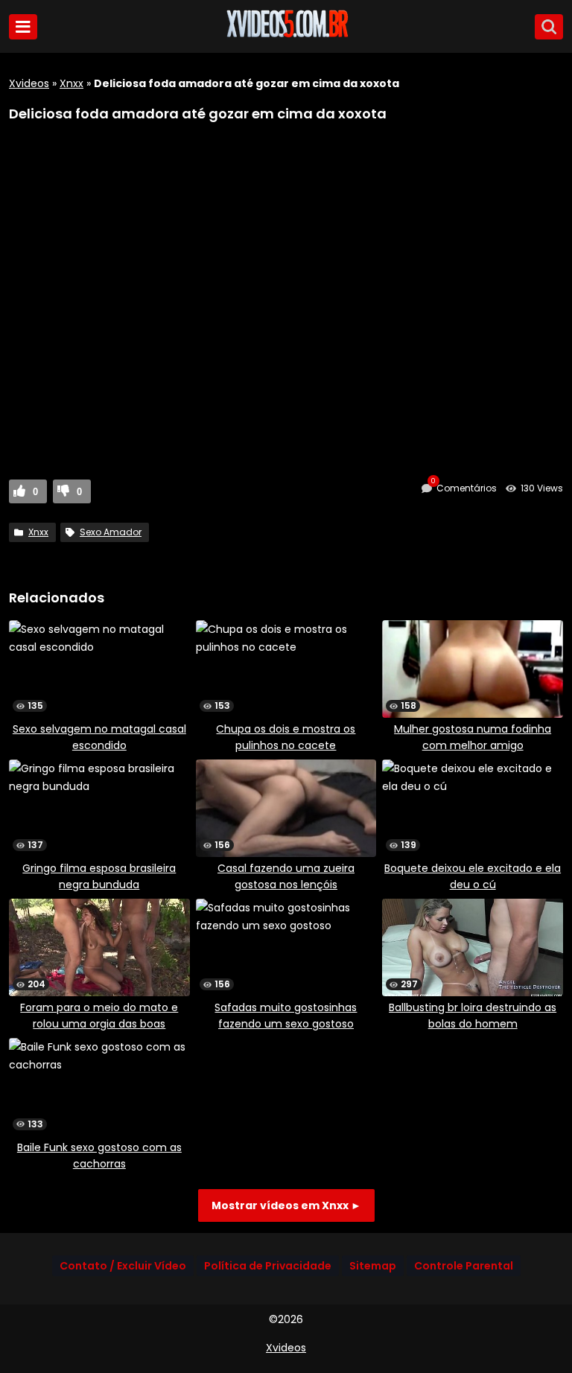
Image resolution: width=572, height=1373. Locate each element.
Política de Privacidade (267, 1265)
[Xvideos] (286, 35)
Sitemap (372, 1265)
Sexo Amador (111, 532)
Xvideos (29, 83)
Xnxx (71, 83)
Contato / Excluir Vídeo (123, 1265)
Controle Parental (463, 1265)
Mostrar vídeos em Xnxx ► (286, 1205)
